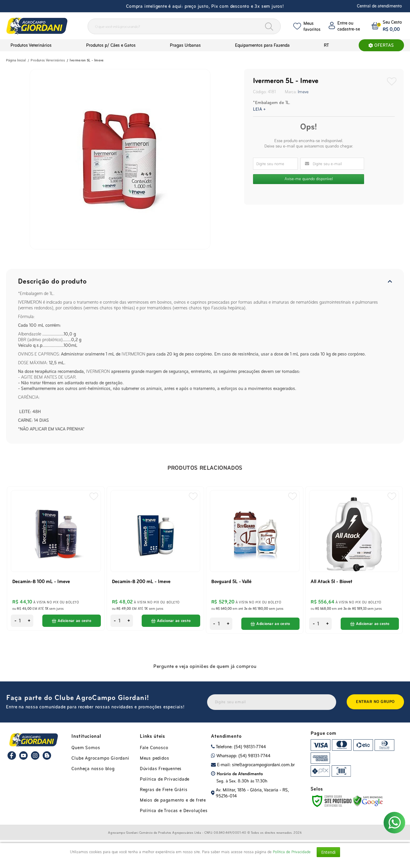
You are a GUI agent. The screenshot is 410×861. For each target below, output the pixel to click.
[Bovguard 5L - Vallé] (254, 560)
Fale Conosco (154, 747)
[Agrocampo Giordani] (42, 26)
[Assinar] (375, 701)
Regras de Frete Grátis (164, 789)
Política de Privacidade (164, 779)
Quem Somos (85, 747)
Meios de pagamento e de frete (173, 800)
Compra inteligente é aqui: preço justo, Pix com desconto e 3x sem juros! (205, 6)
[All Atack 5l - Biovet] (354, 560)
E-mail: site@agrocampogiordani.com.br (255, 764)
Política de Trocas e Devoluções (174, 810)
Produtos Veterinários (48, 60)
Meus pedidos (154, 758)
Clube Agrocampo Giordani (100, 758)
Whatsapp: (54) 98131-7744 (242, 755)
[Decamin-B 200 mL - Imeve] (155, 558)
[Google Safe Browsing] (368, 800)
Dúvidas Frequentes (161, 768)
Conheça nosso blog (92, 768)
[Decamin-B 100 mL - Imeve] (55, 558)
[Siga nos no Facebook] (11, 758)
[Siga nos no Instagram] (35, 758)
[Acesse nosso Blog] (47, 758)
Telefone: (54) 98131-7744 (240, 746)
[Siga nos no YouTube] (23, 758)
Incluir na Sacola (71, 621)
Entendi (328, 852)
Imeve (303, 91)
